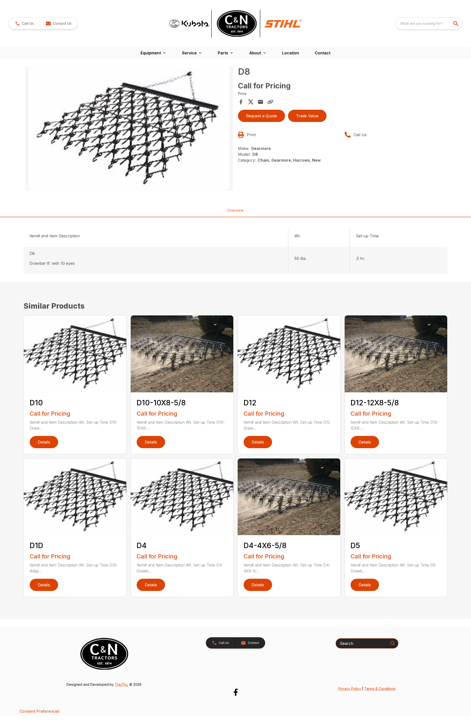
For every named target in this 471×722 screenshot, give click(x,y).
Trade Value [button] (307, 115)
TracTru (121, 684)
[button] (24, 23)
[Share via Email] (260, 102)
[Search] (392, 643)
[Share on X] (251, 102)
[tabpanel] (129, 130)
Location (290, 52)
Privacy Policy (349, 688)
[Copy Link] (270, 102)
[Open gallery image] (129, 129)
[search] (456, 23)
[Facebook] (235, 692)
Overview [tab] (235, 210)
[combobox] (428, 23)
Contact (322, 52)
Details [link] (44, 442)
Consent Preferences (39, 711)
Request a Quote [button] (261, 115)
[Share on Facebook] (241, 102)
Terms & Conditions (380, 688)
